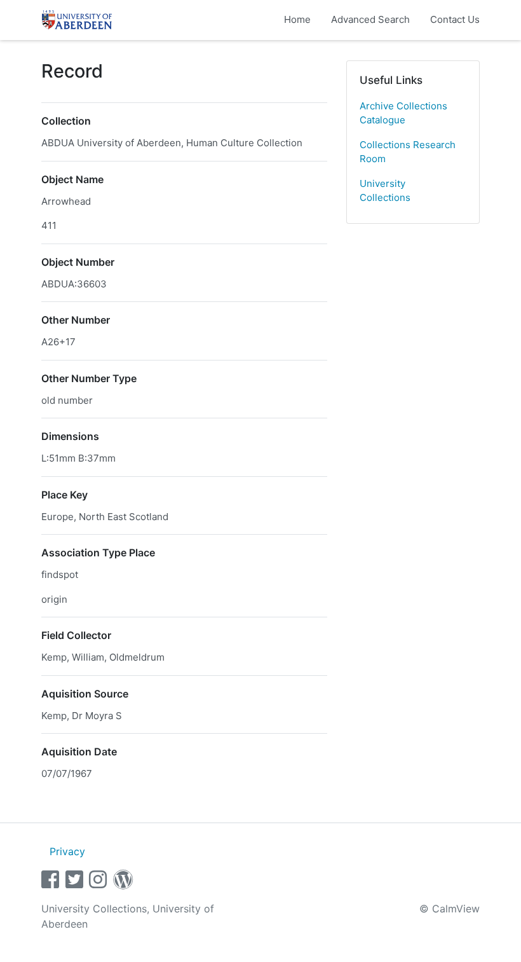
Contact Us (455, 19)
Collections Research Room (408, 152)
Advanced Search (370, 19)
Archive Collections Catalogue (403, 113)
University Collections (385, 190)
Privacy (67, 851)
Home (297, 19)
